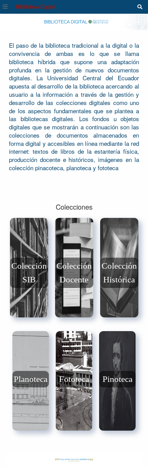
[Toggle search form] (139, 7)
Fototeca (74, 379)
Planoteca (30, 379)
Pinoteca (118, 379)
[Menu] (5, 7)
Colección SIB (29, 272)
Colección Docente (74, 272)
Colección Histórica (119, 272)
